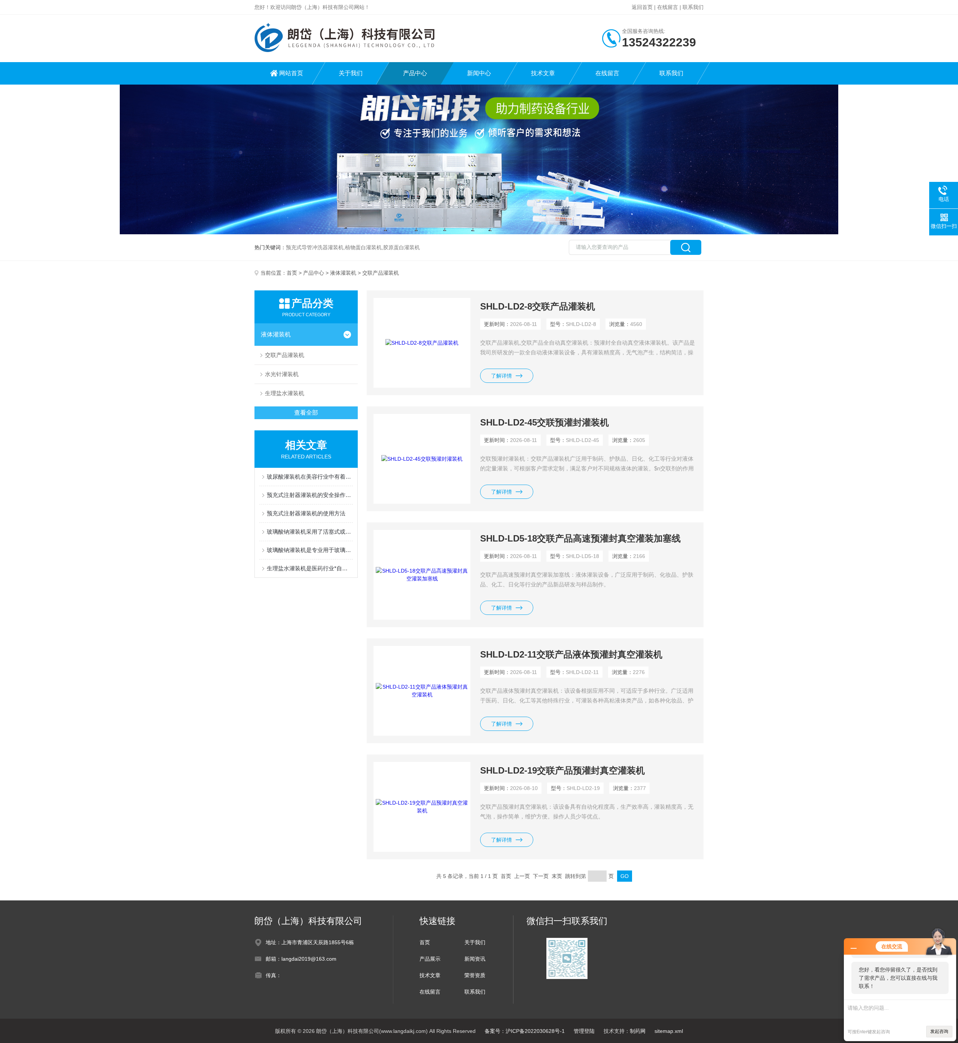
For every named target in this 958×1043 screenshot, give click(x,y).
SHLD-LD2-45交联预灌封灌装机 (544, 422)
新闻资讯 (474, 959)
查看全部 (306, 412)
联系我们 (693, 7)
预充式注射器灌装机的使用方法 (306, 513)
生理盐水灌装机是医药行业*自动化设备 (310, 568)
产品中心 (415, 73)
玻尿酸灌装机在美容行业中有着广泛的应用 (310, 476)
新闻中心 (479, 73)
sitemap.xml (669, 1031)
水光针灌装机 (282, 374)
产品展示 (429, 959)
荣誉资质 (474, 975)
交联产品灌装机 (284, 355)
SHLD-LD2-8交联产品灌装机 (537, 306)
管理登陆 (584, 1031)
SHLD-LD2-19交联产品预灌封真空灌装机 (562, 770)
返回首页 (642, 7)
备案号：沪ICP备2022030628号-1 (525, 1031)
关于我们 (351, 73)
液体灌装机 (343, 273)
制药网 (638, 1031)
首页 (292, 273)
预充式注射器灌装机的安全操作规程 (310, 495)
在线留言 (667, 7)
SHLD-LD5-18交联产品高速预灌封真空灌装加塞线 (580, 538)
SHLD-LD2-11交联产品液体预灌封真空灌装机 (571, 654)
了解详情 (501, 376)
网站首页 (291, 73)
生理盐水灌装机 (284, 393)
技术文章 (543, 73)
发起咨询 (939, 1031)
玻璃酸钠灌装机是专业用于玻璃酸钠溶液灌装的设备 (310, 550)
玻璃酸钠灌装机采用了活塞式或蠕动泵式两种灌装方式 (310, 531)
